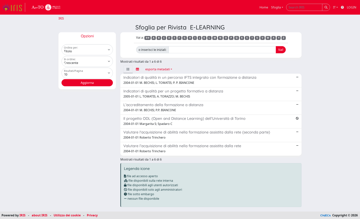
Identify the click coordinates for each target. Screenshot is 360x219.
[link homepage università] (46, 7)
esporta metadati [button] (157, 69)
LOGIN (351, 7)
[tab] (128, 69)
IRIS (61, 18)
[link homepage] (13, 7)
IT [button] (334, 7)
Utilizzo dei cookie (67, 215)
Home (264, 7)
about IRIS (39, 215)
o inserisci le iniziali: (152, 50)
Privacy (92, 215)
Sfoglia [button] (276, 7)
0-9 (147, 37)
